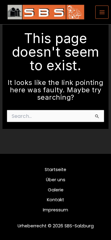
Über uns (55, 180)
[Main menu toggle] (102, 12)
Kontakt (55, 200)
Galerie (56, 190)
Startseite (55, 169)
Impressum (55, 210)
